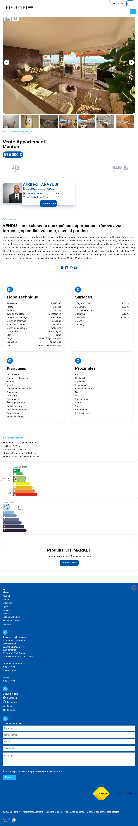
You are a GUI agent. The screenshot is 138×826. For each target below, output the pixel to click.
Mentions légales (53, 812)
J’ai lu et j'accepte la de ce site (34, 771)
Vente (5, 131)
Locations (7, 603)
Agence (6, 606)
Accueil (6, 596)
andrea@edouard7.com (37, 197)
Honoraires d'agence (74, 812)
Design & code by (6, 820)
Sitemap (7, 624)
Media (6, 613)
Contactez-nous (69, 563)
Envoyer (9, 777)
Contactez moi (48, 203)
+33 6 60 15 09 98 (35, 193)
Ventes (6, 599)
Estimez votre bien (11, 617)
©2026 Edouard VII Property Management (23, 812)
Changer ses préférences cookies (103, 812)
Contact (6, 610)
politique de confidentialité (39, 771)
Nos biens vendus (11, 620)
